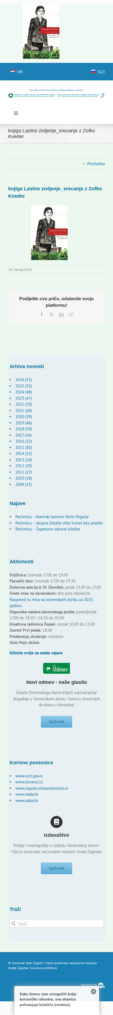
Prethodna (96, 163)
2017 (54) (23, 435)
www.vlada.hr (26, 794)
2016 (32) (23, 441)
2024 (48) (23, 392)
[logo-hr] (56, 91)
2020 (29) (23, 416)
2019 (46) (23, 422)
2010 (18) (23, 478)
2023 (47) (23, 398)
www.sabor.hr (26, 800)
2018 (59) (23, 428)
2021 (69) (23, 410)
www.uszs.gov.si (29, 775)
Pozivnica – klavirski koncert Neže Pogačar (52, 516)
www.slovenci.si (29, 781)
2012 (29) (23, 465)
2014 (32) (23, 453)
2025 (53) (23, 386)
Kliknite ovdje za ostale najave (36, 652)
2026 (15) (23, 379)
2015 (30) (23, 447)
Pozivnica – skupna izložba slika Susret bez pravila (58, 523)
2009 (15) (23, 484)
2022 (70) (23, 404)
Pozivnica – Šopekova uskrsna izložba (47, 529)
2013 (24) (23, 459)
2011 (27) (23, 472)
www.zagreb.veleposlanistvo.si (41, 788)
